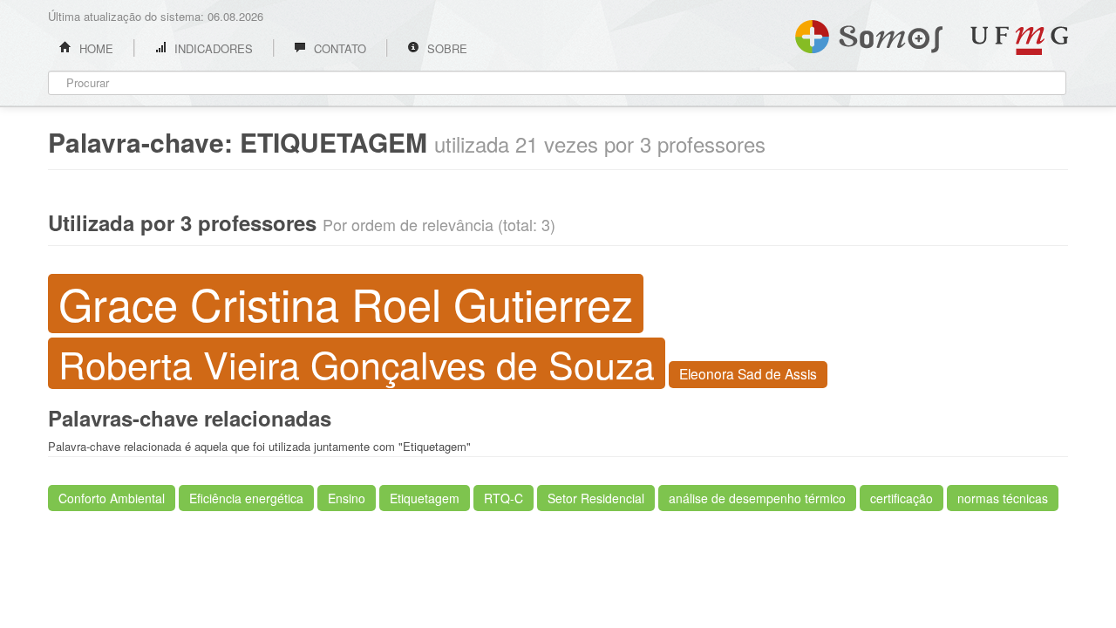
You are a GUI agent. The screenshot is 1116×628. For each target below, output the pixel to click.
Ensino (346, 498)
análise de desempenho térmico (757, 498)
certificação (901, 498)
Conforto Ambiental (111, 498)
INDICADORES (212, 48)
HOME (94, 48)
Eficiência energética (246, 498)
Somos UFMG (868, 33)
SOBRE (445, 48)
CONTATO (338, 48)
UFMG (1019, 40)
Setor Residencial (596, 498)
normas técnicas (1002, 498)
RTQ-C (503, 498)
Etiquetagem (424, 498)
